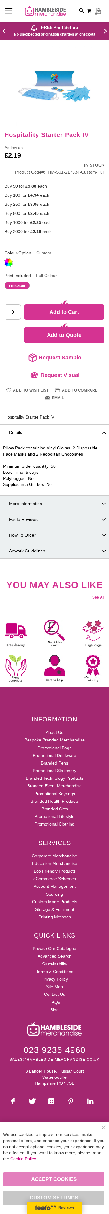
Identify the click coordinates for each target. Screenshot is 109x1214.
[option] (8, 262)
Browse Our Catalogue (54, 948)
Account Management (55, 886)
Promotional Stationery (54, 770)
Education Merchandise (54, 863)
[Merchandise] (6, 31)
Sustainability (54, 963)
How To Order (22, 535)
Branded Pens (54, 763)
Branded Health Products (55, 801)
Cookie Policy (23, 1158)
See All (98, 597)
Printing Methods (54, 916)
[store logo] (45, 11)
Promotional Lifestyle (54, 816)
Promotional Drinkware (54, 755)
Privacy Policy (54, 979)
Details (15, 432)
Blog (54, 1009)
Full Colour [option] (17, 285)
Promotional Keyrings (54, 793)
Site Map (54, 986)
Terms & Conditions (54, 971)
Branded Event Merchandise (54, 785)
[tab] (54, 432)
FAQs (54, 1002)
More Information (25, 503)
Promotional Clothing (54, 824)
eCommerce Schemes (54, 878)
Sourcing (54, 894)
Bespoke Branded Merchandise (55, 740)
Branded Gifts (54, 808)
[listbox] (54, 263)
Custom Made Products (54, 901)
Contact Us (54, 994)
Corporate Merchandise (54, 855)
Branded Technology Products (54, 778)
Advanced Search (54, 956)
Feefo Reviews (23, 519)
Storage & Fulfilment (54, 909)
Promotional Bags (54, 747)
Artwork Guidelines (27, 550)
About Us (54, 732)
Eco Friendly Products (55, 871)
